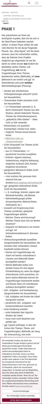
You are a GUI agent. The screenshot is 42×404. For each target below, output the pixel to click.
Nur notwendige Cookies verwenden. (21, 396)
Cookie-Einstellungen (21, 391)
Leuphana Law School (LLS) (13, 16)
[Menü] (36, 3)
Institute (14, 12)
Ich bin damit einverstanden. (21, 400)
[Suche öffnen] (29, 3)
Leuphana (5, 12)
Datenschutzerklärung (23, 386)
